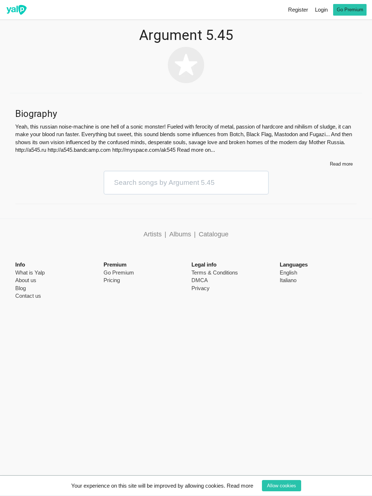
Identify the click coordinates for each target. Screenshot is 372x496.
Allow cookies (281, 485)
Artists (152, 234)
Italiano (288, 280)
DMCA (199, 280)
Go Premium (350, 9)
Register (298, 10)
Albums (180, 234)
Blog (20, 288)
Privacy (200, 288)
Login (321, 10)
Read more (240, 486)
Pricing (112, 280)
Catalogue (214, 234)
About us (25, 280)
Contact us (28, 296)
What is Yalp (30, 272)
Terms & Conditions (214, 272)
